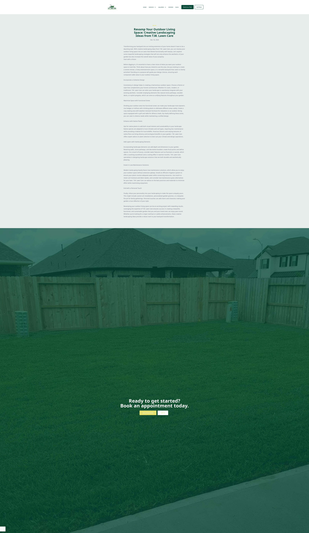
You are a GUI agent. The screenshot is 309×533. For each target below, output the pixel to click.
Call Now (199, 7)
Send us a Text (187, 7)
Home (144, 7)
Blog (177, 7)
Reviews (171, 7)
